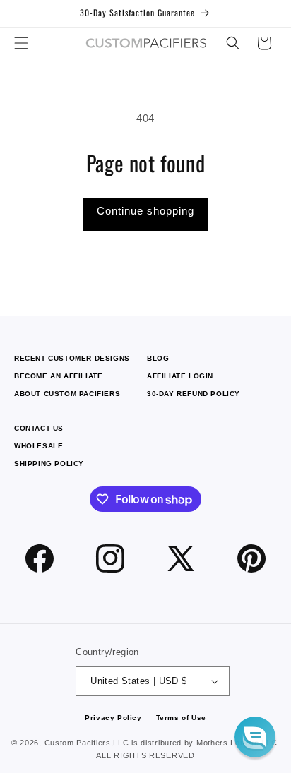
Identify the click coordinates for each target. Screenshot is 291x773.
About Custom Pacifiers (67, 393)
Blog (158, 358)
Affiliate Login (180, 376)
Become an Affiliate (58, 376)
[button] (21, 43)
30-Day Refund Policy (193, 393)
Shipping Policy (49, 463)
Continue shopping (145, 211)
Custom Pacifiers (77, 742)
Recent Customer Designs (72, 358)
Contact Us (39, 428)
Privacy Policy (113, 717)
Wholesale (38, 446)
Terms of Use (181, 717)
